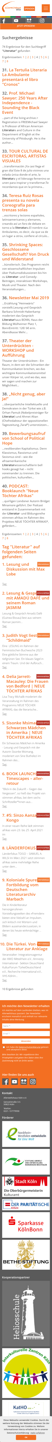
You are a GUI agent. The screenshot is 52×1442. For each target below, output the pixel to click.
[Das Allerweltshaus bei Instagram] (45, 21)
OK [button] (26, 1437)
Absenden (26, 1041)
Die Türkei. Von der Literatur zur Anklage (27, 946)
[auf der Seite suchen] (40, 5)
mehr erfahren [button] (37, 1432)
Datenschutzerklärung (29, 1047)
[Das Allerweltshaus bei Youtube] (19, 21)
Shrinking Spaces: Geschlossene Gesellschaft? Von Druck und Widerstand (25, 252)
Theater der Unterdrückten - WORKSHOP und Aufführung (18, 348)
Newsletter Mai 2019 (29, 297)
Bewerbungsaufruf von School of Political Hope (23, 438)
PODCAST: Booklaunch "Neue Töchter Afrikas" (20, 490)
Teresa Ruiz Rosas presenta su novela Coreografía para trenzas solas (22, 203)
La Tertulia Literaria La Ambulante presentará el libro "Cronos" (24, 77)
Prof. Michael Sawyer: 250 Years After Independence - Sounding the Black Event (25, 102)
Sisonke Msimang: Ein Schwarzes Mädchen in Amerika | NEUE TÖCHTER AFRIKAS (27, 730)
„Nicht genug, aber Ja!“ (23, 396)
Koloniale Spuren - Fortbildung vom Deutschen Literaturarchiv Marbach (24, 889)
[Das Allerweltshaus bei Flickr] (32, 21)
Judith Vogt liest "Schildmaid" (21, 638)
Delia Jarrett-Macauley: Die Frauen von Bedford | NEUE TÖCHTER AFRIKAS (27, 684)
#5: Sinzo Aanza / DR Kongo (26, 817)
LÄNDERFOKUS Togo (26, 848)
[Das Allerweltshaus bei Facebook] (6, 21)
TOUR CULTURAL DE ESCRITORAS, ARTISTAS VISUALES (25, 155)
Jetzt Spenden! (26, 25)
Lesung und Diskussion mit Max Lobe (25, 568)
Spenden (29, 8)
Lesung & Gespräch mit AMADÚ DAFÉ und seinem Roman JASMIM (27, 600)
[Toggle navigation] (46, 8)
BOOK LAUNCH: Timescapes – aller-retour (24, 778)
